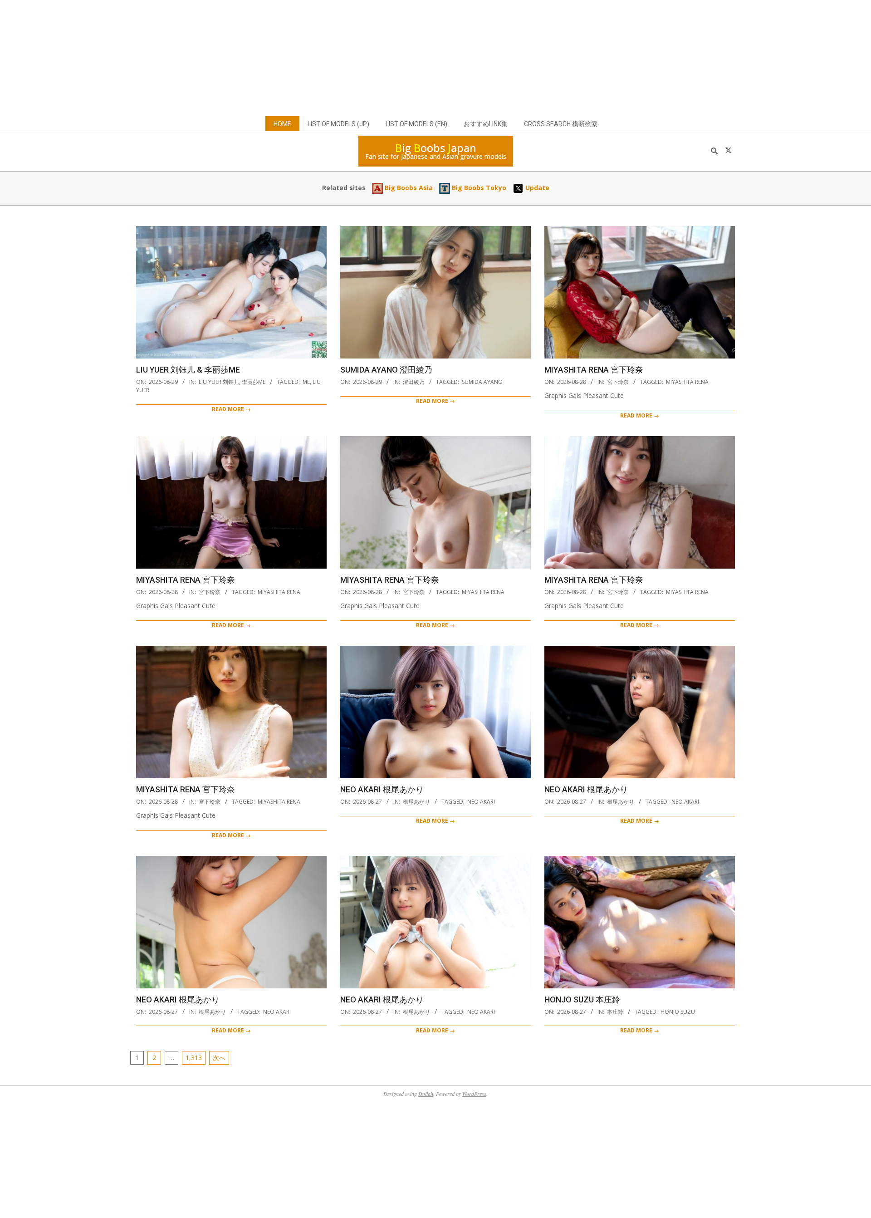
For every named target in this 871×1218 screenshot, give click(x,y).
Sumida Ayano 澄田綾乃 (386, 369)
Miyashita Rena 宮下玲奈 (593, 369)
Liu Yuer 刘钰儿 (219, 382)
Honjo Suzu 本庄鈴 (582, 999)
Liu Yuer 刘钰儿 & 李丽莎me (188, 369)
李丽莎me (253, 382)
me (306, 382)
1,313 (194, 1057)
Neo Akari (481, 801)
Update (536, 187)
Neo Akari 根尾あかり (382, 789)
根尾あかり (416, 801)
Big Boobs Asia (408, 187)
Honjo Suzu (678, 1012)
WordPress (474, 1093)
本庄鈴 (615, 1012)
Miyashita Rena (687, 382)
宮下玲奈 (618, 382)
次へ (219, 1057)
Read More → (231, 409)
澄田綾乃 (414, 382)
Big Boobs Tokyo (478, 187)
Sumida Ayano (482, 382)
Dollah (425, 1093)
